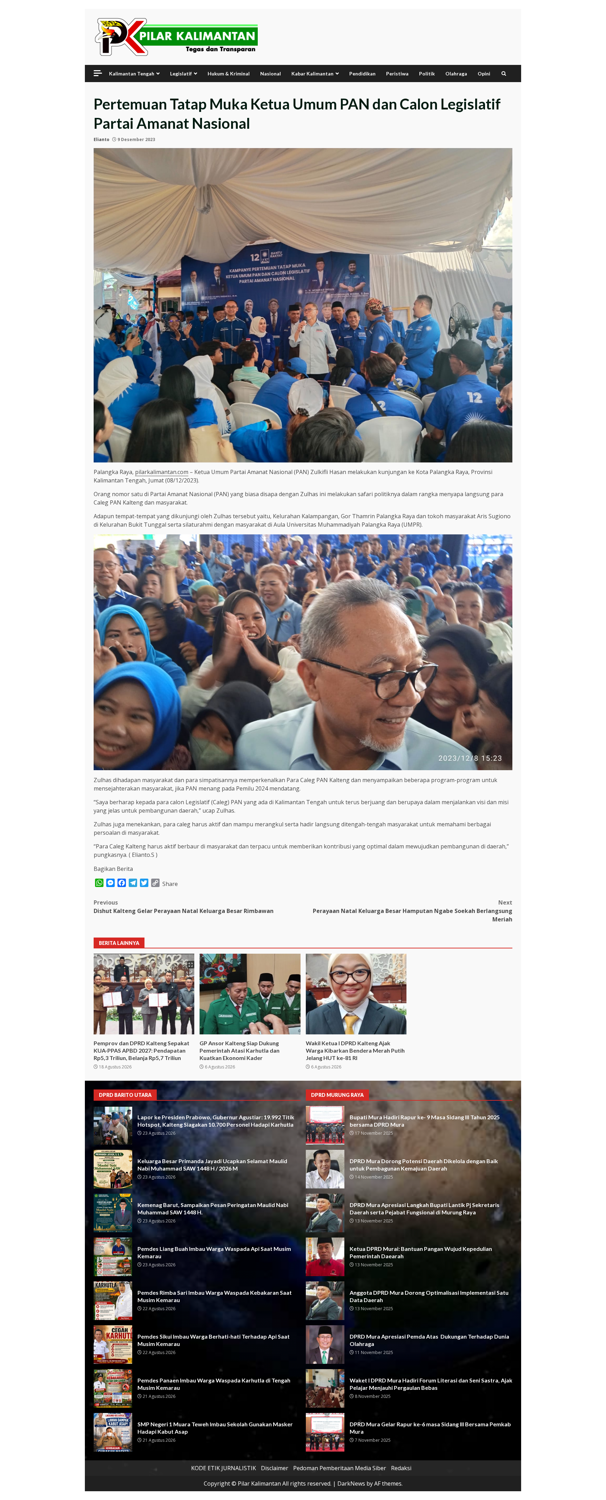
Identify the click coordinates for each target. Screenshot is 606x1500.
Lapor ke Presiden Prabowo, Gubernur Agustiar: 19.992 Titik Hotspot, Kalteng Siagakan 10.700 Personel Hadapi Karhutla (113, 1125)
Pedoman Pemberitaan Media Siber (339, 1468)
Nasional (270, 73)
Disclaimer (274, 1468)
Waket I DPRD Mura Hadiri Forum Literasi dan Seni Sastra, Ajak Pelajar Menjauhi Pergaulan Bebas (325, 1388)
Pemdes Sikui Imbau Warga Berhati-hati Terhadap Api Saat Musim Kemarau (113, 1344)
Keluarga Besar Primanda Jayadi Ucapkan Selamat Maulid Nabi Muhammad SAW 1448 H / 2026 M (113, 1169)
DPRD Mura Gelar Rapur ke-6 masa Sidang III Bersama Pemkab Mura (325, 1432)
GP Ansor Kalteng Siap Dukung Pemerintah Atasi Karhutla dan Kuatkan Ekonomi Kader (250, 994)
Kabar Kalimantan (312, 73)
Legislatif (181, 73)
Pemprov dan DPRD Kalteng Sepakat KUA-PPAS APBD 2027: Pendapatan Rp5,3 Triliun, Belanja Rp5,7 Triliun (144, 994)
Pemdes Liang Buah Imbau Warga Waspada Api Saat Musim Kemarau (113, 1257)
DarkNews (351, 1483)
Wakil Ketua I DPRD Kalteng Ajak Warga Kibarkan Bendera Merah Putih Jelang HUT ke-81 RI (356, 994)
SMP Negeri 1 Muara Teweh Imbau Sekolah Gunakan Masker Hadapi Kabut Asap (113, 1432)
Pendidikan (362, 73)
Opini (484, 73)
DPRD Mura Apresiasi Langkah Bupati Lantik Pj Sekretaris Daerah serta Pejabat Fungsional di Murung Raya (325, 1213)
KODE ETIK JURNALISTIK (223, 1468)
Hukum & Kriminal (229, 73)
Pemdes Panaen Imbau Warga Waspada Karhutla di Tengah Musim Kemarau (113, 1388)
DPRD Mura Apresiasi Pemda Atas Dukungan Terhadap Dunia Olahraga (325, 1344)
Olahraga (456, 73)
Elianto (101, 139)
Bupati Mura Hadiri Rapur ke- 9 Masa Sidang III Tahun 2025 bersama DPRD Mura (325, 1125)
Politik (427, 73)
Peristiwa (397, 73)
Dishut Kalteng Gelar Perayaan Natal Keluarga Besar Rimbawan (184, 907)
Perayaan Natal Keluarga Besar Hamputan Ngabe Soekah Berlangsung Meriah (412, 911)
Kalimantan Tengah (131, 73)
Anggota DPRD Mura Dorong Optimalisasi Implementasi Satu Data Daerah (325, 1300)
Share (170, 884)
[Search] (503, 73)
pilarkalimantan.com (161, 472)
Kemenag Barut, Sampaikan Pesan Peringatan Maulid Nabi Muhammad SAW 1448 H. (113, 1213)
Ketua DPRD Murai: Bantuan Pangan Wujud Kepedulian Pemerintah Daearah (325, 1257)
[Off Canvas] (98, 73)
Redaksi (401, 1468)
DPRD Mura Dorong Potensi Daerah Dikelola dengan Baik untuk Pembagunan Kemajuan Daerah (325, 1169)
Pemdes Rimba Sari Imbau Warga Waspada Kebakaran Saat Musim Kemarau (113, 1300)
